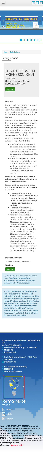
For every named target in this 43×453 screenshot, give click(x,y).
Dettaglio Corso (15, 52)
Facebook (9, 409)
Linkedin (9, 414)
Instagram (9, 419)
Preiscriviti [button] (10, 89)
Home (5, 52)
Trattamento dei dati (17, 445)
